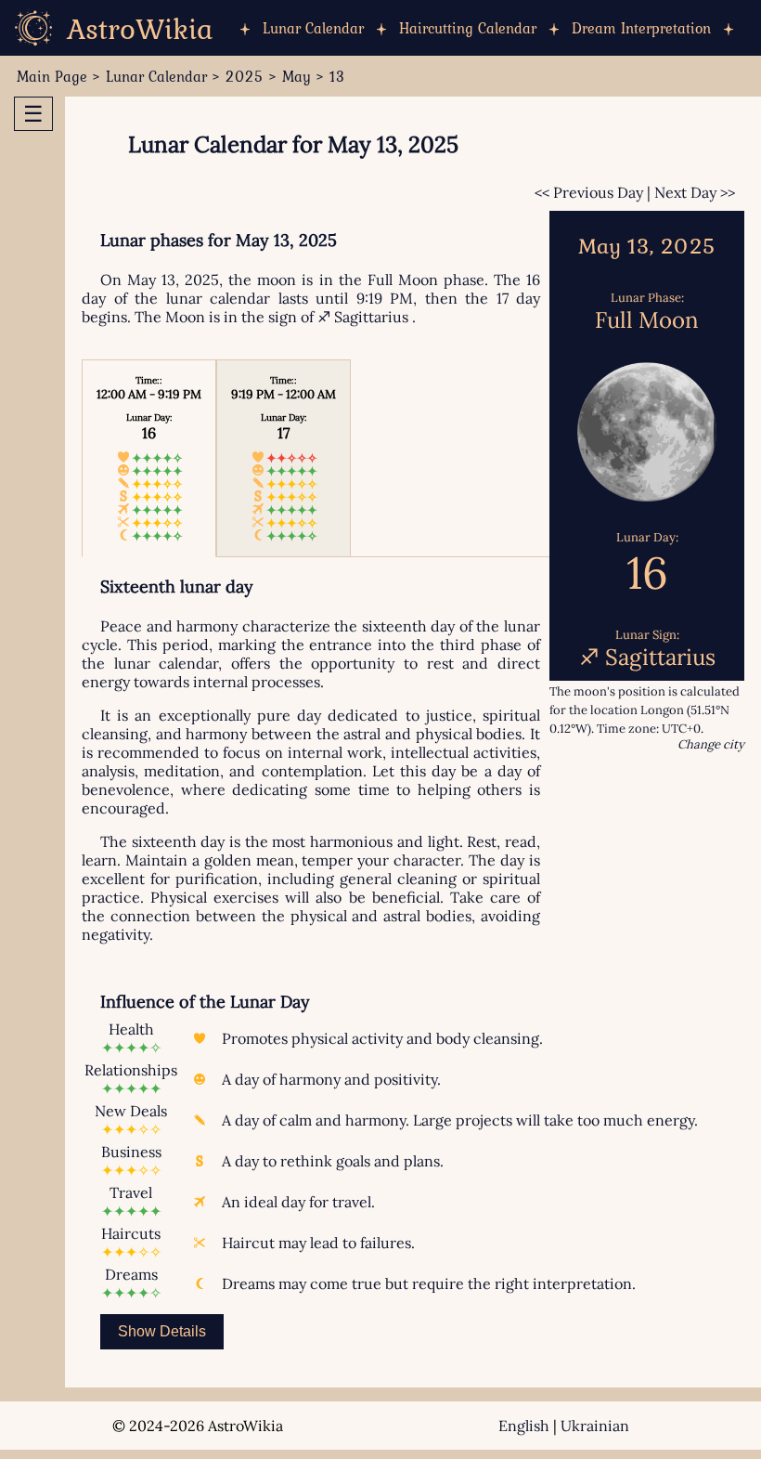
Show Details (162, 1331)
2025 (245, 76)
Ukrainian (595, 1425)
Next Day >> (694, 192)
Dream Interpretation (641, 28)
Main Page (52, 76)
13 (337, 76)
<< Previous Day (589, 192)
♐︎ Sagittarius (362, 316)
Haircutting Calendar (467, 28)
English (523, 1425)
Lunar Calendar (313, 28)
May (296, 76)
